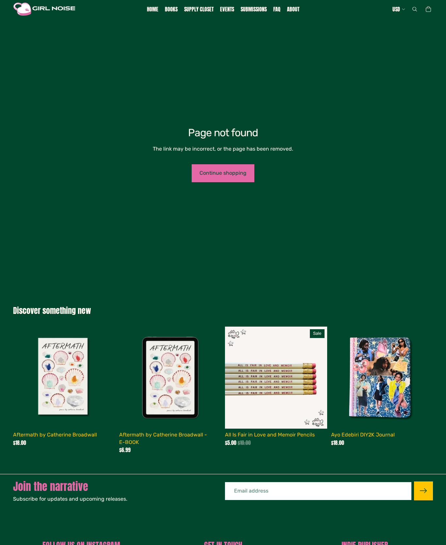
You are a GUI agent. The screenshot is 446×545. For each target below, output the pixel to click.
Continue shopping (223, 173)
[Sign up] (423, 490)
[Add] (105, 419)
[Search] (414, 9)
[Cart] (428, 9)
